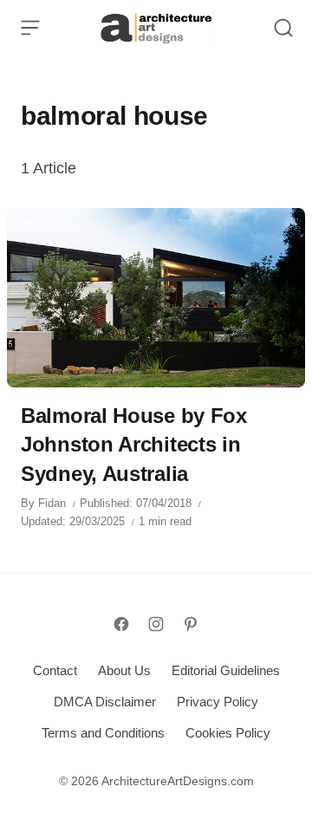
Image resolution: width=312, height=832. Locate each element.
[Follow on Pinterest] (190, 624)
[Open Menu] (30, 27)
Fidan (52, 503)
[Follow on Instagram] (156, 624)
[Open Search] (283, 27)
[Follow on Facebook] (121, 624)
